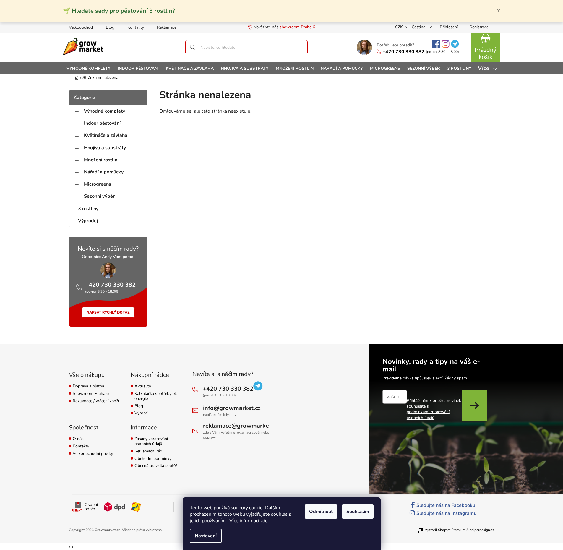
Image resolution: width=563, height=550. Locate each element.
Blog (110, 27)
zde (264, 520)
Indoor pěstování (102, 123)
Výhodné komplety (104, 111)
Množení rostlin (100, 160)
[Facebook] (436, 44)
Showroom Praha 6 (91, 393)
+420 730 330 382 (403, 51)
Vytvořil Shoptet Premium (445, 530)
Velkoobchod (81, 27)
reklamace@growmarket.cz (240, 426)
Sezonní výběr (99, 196)
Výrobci (141, 413)
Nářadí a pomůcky (104, 172)
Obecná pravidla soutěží (156, 465)
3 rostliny (88, 208)
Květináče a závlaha (105, 135)
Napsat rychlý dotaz (108, 312)
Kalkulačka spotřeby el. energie (155, 396)
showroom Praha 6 (297, 27)
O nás (78, 439)
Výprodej (88, 221)
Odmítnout (321, 511)
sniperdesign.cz (482, 530)
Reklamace (166, 27)
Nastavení (206, 536)
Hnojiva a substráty (105, 148)
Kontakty (135, 27)
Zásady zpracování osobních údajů (151, 442)
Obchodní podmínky (152, 458)
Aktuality (142, 386)
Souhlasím (357, 511)
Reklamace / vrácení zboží (96, 401)
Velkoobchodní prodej (93, 453)
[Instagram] (446, 44)
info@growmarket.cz (231, 408)
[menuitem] (88, 68)
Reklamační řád (148, 451)
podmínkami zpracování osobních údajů (428, 414)
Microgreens (97, 184)
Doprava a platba (88, 386)
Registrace (479, 27)
